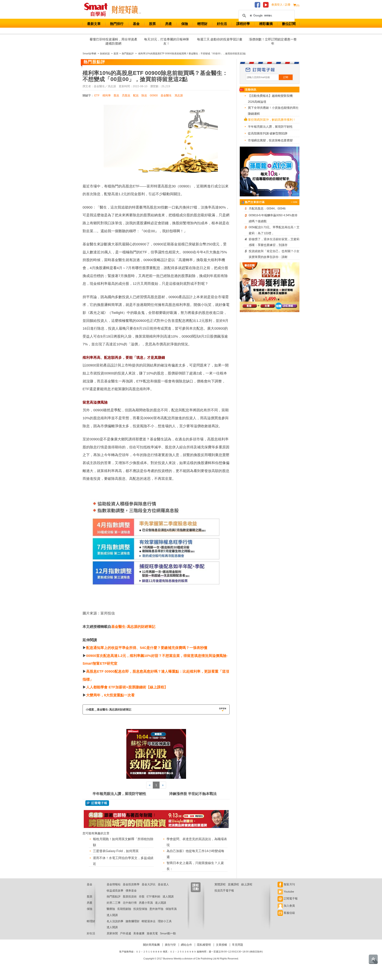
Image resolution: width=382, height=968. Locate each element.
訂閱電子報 (290, 898)
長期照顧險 (124, 908)
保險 (184, 23)
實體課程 (220, 884)
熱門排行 (117, 23)
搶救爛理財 (132, 921)
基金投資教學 (131, 884)
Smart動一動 (168, 933)
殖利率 (106, 95)
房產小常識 (146, 902)
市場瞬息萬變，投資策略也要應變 (270, 140)
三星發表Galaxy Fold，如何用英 (116, 851)
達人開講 (168, 896)
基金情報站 (114, 884)
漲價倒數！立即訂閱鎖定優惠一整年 (273, 41)
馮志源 (178, 95)
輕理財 (202, 23)
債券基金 (131, 890)
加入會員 (289, 905)
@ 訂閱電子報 (97, 803)
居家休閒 (112, 933)
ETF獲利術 (153, 896)
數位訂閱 (289, 23)
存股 (141, 896)
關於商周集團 (151, 944)
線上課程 (246, 884)
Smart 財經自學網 (97, 10)
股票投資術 (130, 896)
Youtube (288, 891)
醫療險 (111, 908)
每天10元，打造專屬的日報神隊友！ (166, 41)
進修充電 (152, 933)
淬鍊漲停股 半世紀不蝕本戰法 (193, 794)
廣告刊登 (170, 944)
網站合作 (186, 944)
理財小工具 (165, 921)
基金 (136, 23)
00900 (154, 95)
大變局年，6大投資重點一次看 (110, 695)
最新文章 (94, 23)
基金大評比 (149, 884)
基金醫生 (166, 95)
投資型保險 (140, 908)
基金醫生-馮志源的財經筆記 (133, 627)
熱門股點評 (114, 896)
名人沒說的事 (115, 921)
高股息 (126, 95)
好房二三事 (114, 902)
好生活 (222, 23)
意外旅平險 (156, 908)
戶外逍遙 (125, 933)
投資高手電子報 (224, 890)
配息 (136, 95)
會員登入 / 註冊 (280, 4)
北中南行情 (130, 902)
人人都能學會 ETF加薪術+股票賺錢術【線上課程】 (127, 687)
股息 (116, 95)
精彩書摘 (266, 23)
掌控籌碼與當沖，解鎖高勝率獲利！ (272, 119)
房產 (168, 23)
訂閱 (285, 77)
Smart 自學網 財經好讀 (126, 10)
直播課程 (233, 884)
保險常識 (171, 908)
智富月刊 (289, 884)
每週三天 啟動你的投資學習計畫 (219, 39)
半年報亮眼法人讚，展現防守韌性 (119, 794)
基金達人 (163, 884)
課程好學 (243, 23)
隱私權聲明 (204, 944)
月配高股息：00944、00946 (267, 208)
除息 (144, 95)
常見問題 (237, 944)
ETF (97, 95)
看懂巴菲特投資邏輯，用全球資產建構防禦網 (113, 41)
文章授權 (221, 944)
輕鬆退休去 (149, 921)
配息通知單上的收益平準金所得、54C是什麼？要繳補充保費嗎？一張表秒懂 (146, 648)
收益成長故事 (115, 890)
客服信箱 (289, 912)
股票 (152, 23)
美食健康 (138, 933)
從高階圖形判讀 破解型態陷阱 (267, 133)
